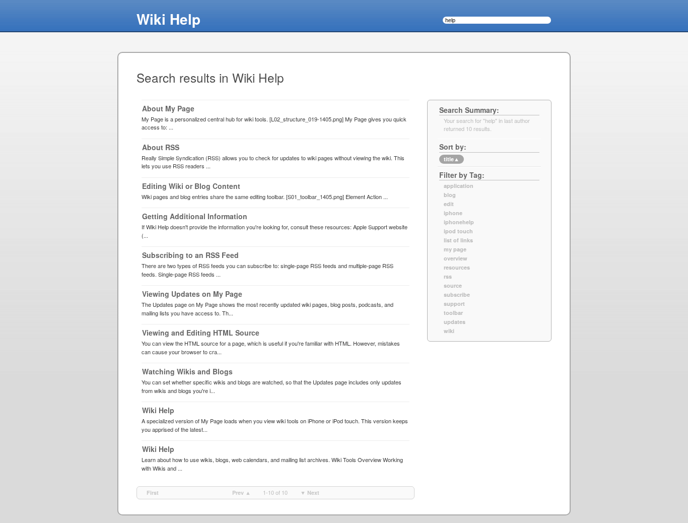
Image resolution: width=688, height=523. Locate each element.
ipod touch (458, 231)
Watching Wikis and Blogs (187, 371)
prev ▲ (241, 492)
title (451, 159)
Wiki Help (168, 19)
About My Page (168, 108)
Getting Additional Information (194, 216)
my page (455, 249)
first (153, 492)
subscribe (457, 294)
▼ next (309, 492)
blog (450, 195)
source (453, 285)
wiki (449, 331)
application (458, 185)
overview (455, 258)
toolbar (453, 312)
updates (454, 321)
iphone (453, 213)
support (454, 303)
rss (448, 276)
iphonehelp (459, 222)
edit (449, 204)
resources (457, 267)
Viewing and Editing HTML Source (200, 332)
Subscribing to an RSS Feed (190, 254)
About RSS (160, 147)
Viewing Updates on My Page (192, 293)
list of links (458, 240)
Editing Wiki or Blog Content (191, 185)
